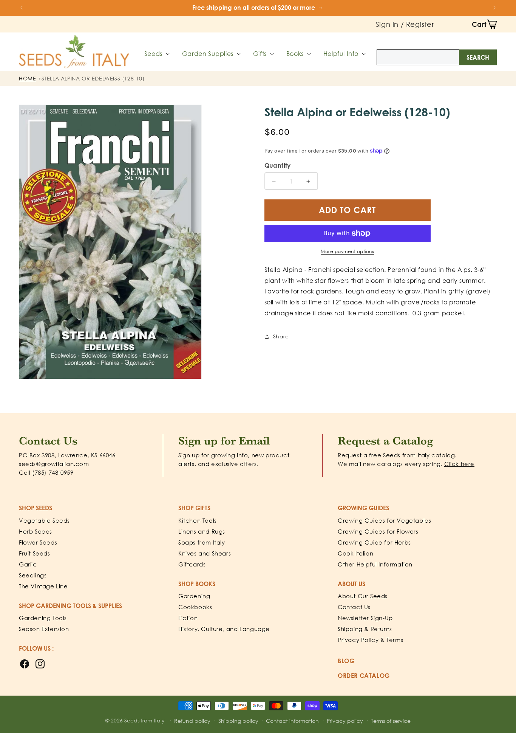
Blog (346, 661)
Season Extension (44, 628)
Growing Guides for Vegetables (384, 520)
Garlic (28, 564)
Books (295, 53)
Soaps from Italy (201, 542)
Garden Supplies (207, 53)
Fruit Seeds (34, 553)
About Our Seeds (363, 596)
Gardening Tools (43, 617)
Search (478, 57)
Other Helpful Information (375, 564)
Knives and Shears (204, 553)
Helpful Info (340, 53)
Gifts (260, 53)
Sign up (188, 455)
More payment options (347, 251)
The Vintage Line (43, 586)
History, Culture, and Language (224, 628)
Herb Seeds (35, 531)
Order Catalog (364, 675)
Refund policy (192, 721)
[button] (484, 24)
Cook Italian (355, 553)
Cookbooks (195, 606)
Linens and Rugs (201, 531)
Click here (459, 463)
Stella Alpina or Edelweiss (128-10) (93, 78)
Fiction (188, 617)
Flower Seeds (38, 542)
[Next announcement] (494, 7)
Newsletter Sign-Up (365, 617)
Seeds (153, 53)
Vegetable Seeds (44, 520)
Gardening (194, 596)
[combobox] (437, 57)
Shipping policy (238, 721)
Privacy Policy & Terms (370, 639)
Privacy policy (345, 721)
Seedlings (32, 575)
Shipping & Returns (365, 628)
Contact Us (354, 606)
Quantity (277, 165)
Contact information (292, 721)
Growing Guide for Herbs (374, 542)
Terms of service (391, 721)
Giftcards (191, 564)
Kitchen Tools (197, 520)
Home (27, 78)
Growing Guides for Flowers (378, 531)
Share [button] (281, 336)
